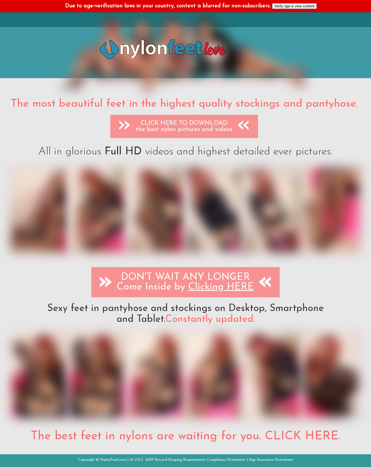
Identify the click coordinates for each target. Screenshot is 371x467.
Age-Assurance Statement (271, 460)
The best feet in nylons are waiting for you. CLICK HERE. (185, 436)
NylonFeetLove (113, 460)
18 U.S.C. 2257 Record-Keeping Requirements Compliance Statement (188, 460)
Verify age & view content (294, 6)
